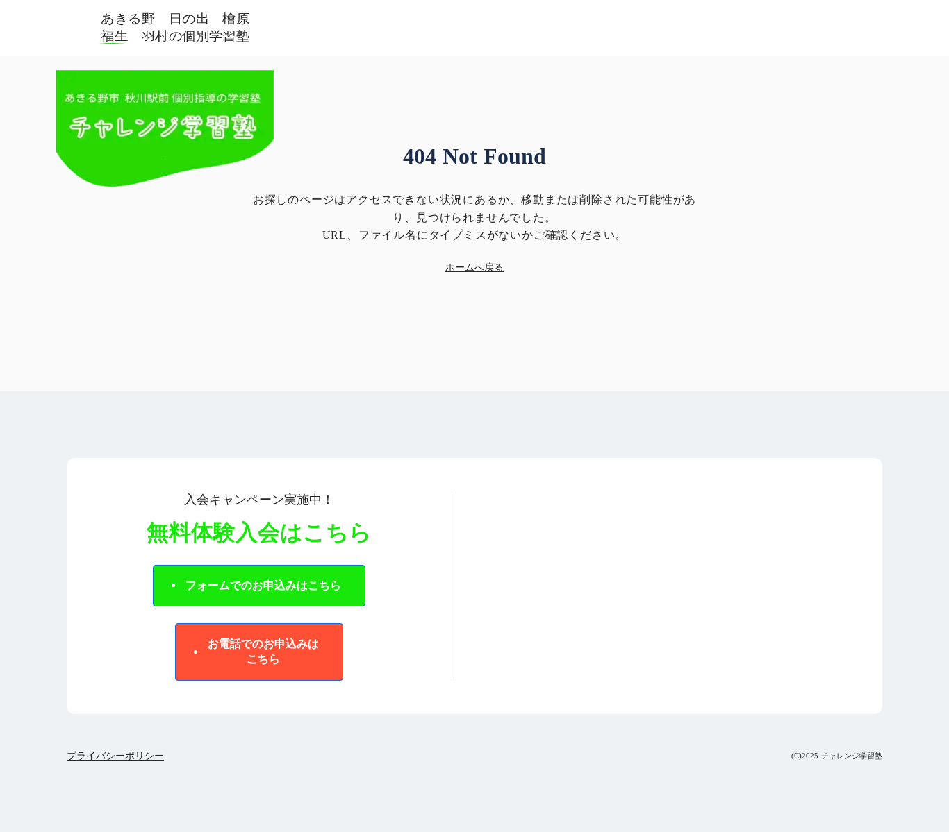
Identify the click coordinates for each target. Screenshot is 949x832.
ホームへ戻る (474, 267)
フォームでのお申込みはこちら (263, 585)
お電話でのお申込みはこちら (263, 651)
